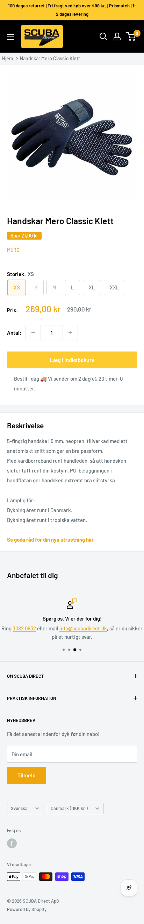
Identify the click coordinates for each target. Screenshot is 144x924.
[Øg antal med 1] (70, 332)
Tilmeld (26, 775)
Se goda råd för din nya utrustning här (50, 539)
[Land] (117, 36)
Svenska (19, 808)
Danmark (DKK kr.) (69, 808)
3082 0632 (24, 628)
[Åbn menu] (10, 37)
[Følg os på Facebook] (12, 843)
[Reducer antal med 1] (33, 332)
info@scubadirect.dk (83, 628)
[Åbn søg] (103, 36)
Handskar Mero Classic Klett (50, 58)
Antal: (14, 332)
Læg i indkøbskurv (72, 359)
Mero (13, 250)
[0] (131, 36)
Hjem (7, 58)
